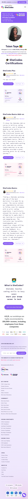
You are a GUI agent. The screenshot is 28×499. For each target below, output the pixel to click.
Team (2, 474)
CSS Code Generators (6, 445)
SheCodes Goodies (5, 409)
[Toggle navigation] (25, 7)
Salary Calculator (5, 392)
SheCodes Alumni (5, 401)
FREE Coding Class (5, 384)
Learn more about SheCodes (14, 307)
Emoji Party (3, 411)
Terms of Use (4, 457)
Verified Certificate (8, 83)
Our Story (3, 470)
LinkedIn (19, 485)
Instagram (10, 485)
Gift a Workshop (4, 407)
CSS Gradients (4, 443)
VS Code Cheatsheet (6, 428)
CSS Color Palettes (5, 440)
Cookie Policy (4, 459)
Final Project (19, 83)
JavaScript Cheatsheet (6, 426)
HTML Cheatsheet (5, 422)
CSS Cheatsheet (5, 424)
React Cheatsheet (5, 434)
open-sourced (16, 360)
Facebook (14, 488)
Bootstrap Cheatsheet (6, 432)
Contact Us (4, 468)
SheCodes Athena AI (6, 447)
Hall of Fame (4, 403)
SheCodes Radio (5, 405)
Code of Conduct (5, 461)
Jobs (2, 472)
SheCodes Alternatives (6, 394)
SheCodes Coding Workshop (9, 53)
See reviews (21, 2)
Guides (2, 390)
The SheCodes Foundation (7, 476)
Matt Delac (4, 360)
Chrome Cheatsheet (5, 430)
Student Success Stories (6, 388)
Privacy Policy (4, 455)
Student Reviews (5, 386)
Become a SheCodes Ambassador (9, 413)
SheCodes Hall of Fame (15, 55)
